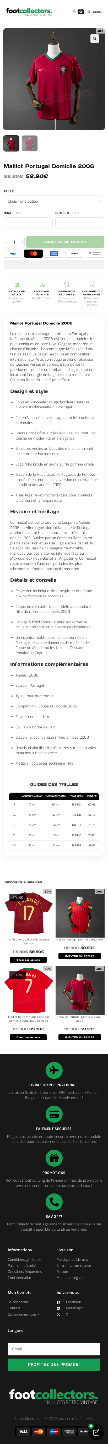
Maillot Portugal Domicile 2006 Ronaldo (28, 941)
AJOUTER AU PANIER (79, 956)
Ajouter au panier (65, 242)
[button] (94, 38)
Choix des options (28, 960)
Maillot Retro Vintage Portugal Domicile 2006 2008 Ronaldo (28, 1019)
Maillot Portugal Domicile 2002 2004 (80, 1019)
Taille (9, 191)
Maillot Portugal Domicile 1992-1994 (80, 939)
